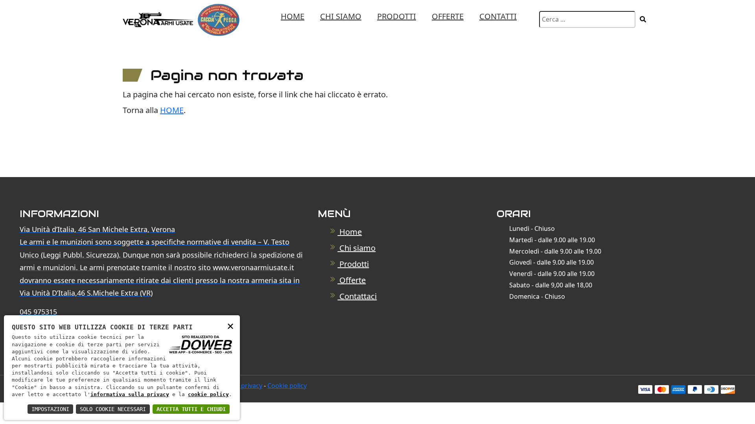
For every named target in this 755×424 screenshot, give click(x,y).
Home (292, 16)
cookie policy (208, 394)
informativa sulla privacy (129, 394)
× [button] (230, 326)
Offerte (448, 16)
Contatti (498, 16)
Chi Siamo (340, 16)
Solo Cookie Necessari (113, 409)
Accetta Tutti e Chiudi (191, 409)
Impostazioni (50, 409)
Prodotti (396, 16)
